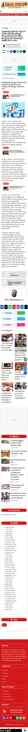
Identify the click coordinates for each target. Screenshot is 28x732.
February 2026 (10, 540)
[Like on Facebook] (25, 372)
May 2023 (8, 609)
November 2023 (10, 596)
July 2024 (8, 580)
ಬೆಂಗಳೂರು (6, 28)
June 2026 (8, 531)
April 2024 (8, 586)
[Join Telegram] (25, 368)
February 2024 (10, 590)
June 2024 (9, 582)
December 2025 (10, 544)
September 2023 (10, 601)
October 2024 (10, 573)
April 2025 (8, 561)
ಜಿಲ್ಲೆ (12, 14)
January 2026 (10, 542)
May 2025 (8, 559)
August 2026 (9, 527)
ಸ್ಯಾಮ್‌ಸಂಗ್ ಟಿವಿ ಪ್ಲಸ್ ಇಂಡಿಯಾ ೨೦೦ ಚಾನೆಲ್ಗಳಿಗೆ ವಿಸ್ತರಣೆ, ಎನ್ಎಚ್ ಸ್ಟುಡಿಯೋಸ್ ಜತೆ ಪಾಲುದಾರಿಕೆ (7, 375)
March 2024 (9, 588)
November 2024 (10, 571)
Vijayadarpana (9, 724)
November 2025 (10, 546)
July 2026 (8, 529)
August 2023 (9, 603)
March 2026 (9, 538)
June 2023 (8, 607)
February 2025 (10, 565)
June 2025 (8, 557)
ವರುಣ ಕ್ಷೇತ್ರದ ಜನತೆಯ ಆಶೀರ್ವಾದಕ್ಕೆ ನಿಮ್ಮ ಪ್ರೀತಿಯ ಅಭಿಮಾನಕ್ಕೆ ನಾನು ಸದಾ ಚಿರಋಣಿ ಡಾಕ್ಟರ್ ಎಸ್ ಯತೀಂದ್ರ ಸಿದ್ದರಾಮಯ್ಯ (7, 397)
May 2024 (8, 584)
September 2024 (11, 575)
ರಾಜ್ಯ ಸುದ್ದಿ (16, 14)
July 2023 (8, 605)
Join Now (20, 68)
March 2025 (9, 563)
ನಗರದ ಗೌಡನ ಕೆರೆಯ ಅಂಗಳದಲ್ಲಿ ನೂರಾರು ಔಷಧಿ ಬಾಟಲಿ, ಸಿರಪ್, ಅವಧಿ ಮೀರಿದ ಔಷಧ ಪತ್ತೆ (18, 496)
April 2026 (8, 536)
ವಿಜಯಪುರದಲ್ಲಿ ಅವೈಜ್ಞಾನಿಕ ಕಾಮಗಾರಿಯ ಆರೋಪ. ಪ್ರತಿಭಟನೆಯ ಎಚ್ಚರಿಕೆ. (17, 443)
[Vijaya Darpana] (14, 4)
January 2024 (10, 592)
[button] (15, 11)
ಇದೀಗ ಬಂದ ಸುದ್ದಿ (5, 14)
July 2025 (8, 554)
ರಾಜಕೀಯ (23, 14)
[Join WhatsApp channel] (25, 359)
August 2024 (9, 578)
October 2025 (10, 548)
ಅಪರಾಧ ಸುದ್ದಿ (4, 624)
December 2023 (10, 594)
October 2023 (10, 599)
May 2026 (8, 533)
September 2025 (10, 550)
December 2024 (10, 569)
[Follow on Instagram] (25, 364)
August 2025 (9, 552)
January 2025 (10, 567)
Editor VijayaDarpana (13, 44)
